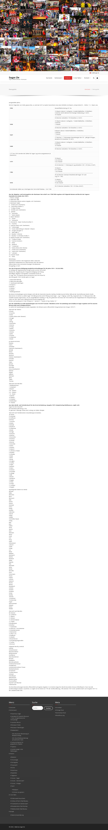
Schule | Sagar (15, 778)
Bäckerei (13, 757)
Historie (67, 78)
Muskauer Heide (15, 725)
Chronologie (14, 760)
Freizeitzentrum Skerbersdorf (19, 803)
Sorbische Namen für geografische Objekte (17, 743)
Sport (12, 786)
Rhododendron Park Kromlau (19, 806)
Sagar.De (14, 77)
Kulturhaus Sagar (16, 713)
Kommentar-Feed (61, 713)
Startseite (49, 78)
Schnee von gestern (18, 792)
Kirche (13, 767)
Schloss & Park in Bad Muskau (19, 801)
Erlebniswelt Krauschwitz (18, 798)
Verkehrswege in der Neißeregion (17, 750)
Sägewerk (14, 775)
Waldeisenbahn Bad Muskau (19, 809)
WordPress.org (60, 715)
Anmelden (59, 707)
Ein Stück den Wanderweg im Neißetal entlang (20, 734)
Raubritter (14, 773)
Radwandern (14, 730)
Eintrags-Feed (60, 710)
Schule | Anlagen (16, 783)
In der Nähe (77, 78)
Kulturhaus (14, 770)
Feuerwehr (14, 765)
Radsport (15, 789)
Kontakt (86, 78)
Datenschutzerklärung (17, 815)
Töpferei (13, 746)
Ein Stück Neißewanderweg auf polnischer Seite (20, 738)
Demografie (14, 762)
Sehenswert (58, 78)
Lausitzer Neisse (16, 722)
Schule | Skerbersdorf (17, 781)
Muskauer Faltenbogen (17, 727)
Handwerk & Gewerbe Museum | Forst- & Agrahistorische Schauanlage (20, 718)
